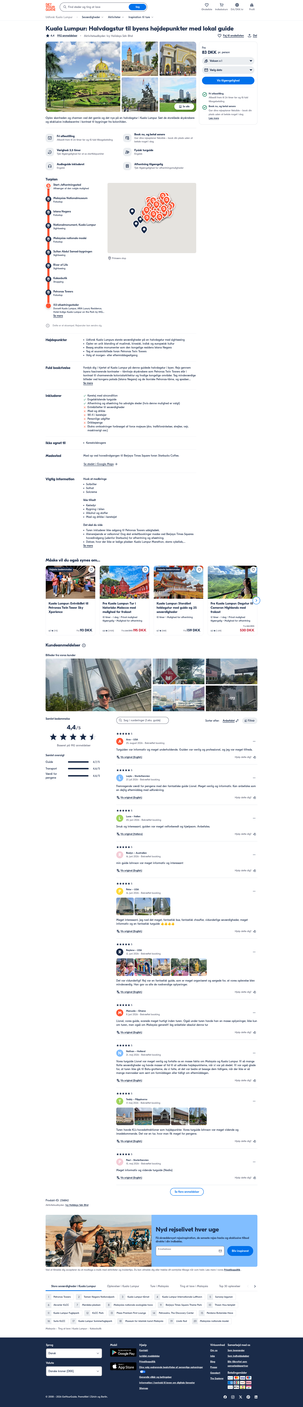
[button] (61, 36)
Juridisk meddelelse (149, 1356)
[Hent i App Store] (123, 1367)
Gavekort (215, 1372)
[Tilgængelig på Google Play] (123, 1353)
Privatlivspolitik (232, 1269)
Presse (213, 1367)
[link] (70, 600)
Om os (213, 1350)
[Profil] (252, 5)
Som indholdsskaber (238, 1356)
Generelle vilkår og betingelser (155, 1377)
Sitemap (143, 1388)
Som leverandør (236, 1350)
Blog (212, 1361)
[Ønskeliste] (207, 5)
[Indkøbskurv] (221, 5)
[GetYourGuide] (50, 7)
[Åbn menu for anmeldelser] (254, 741)
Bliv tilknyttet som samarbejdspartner (238, 1363)
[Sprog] (237, 5)
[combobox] (94, 7)
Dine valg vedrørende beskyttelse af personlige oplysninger (171, 1367)
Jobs (212, 1356)
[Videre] (256, 600)
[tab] (74, 1286)
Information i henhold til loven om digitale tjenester (167, 1382)
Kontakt (143, 1350)
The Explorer (217, 1378)
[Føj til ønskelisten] (91, 569)
